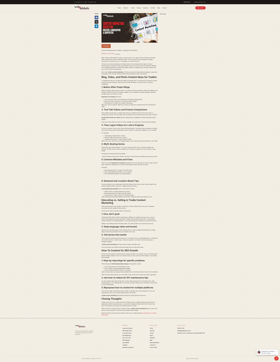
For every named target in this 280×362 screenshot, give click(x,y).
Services (125, 8)
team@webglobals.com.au (200, 2)
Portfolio (153, 8)
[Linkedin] (96, 26)
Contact (164, 8)
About (132, 8)
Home (119, 8)
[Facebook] (96, 17)
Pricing (139, 8)
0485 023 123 (187, 2)
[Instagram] (96, 22)
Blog (159, 8)
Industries (145, 8)
